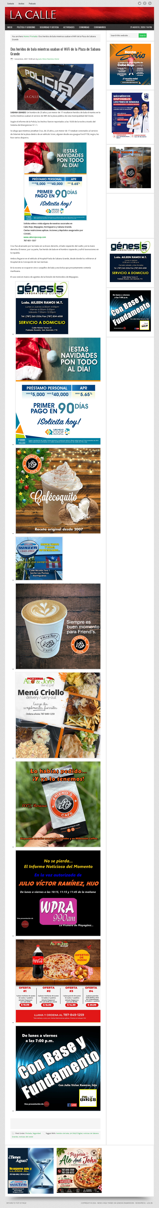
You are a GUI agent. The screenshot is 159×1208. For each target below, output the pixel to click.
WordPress (140, 1203)
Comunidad (84, 27)
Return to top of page (16, 1203)
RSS (150, 3)
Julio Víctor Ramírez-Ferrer (48, 59)
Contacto (10, 3)
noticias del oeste (26, 1137)
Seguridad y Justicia (49, 27)
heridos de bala (62, 1133)
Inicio (9, 27)
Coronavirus (100, 27)
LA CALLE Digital (41, 15)
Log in (149, 1203)
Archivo (21, 3)
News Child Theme (105, 1203)
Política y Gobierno (26, 27)
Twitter (139, 3)
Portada (28, 1133)
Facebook (145, 3)
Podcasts (32, 3)
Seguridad (37, 1133)
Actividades (68, 27)
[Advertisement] (113, 15)
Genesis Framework (125, 1203)
